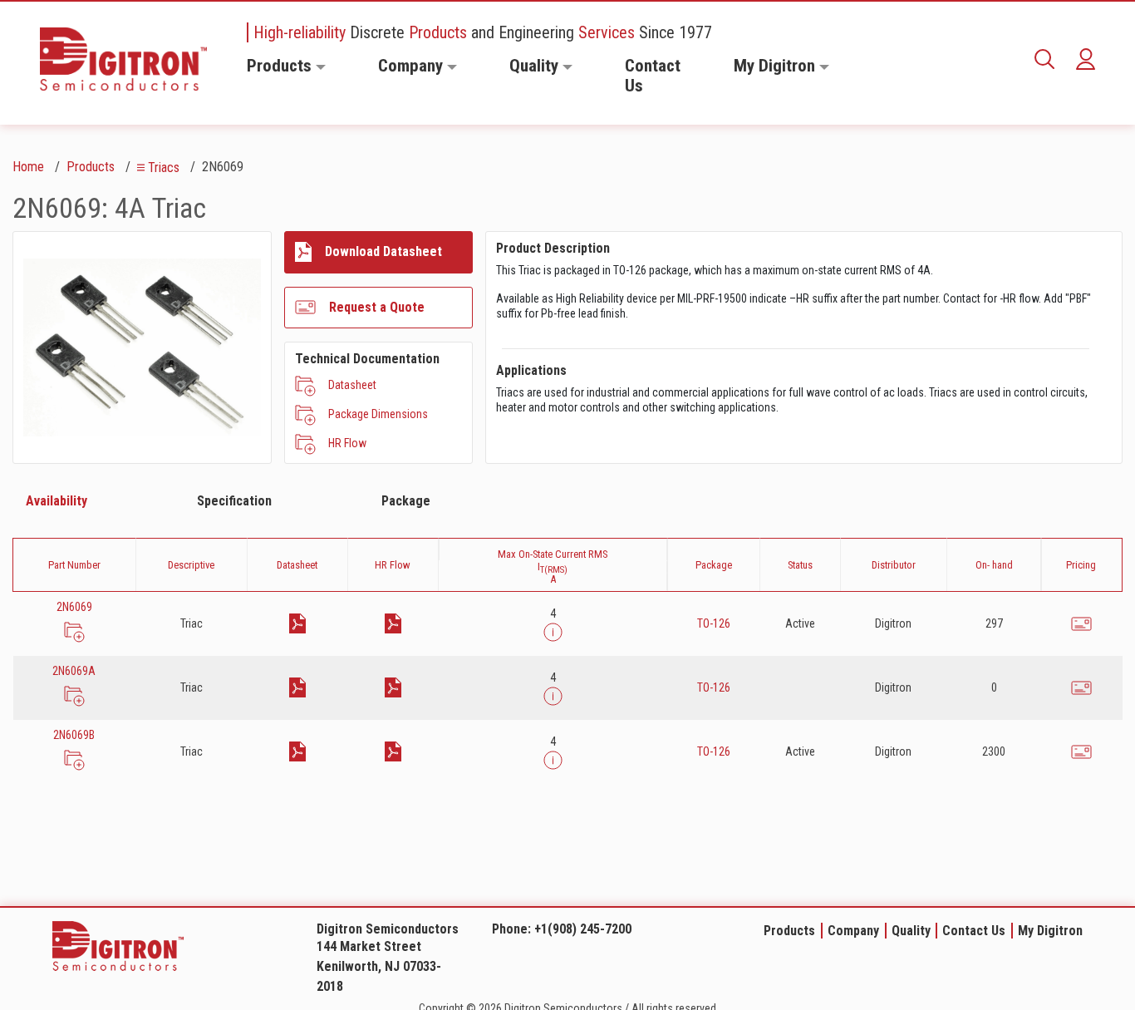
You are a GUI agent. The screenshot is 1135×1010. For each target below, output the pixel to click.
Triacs (163, 167)
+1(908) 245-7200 (582, 929)
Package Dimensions (378, 414)
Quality (533, 66)
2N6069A (74, 670)
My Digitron (774, 66)
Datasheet (352, 385)
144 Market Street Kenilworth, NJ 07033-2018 (379, 966)
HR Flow (347, 443)
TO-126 (713, 623)
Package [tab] (405, 501)
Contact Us (653, 76)
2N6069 (74, 606)
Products (279, 66)
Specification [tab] (234, 501)
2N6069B (74, 734)
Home (28, 167)
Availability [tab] (56, 501)
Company (410, 66)
